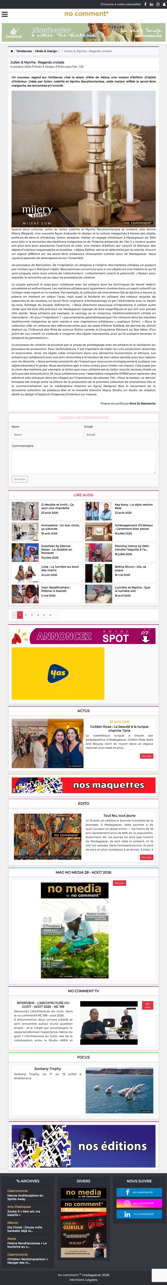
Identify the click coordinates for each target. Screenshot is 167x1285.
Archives (29, 1181)
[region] (119, 742)
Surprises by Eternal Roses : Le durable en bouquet (56, 549)
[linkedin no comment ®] (151, 4)
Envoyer (19, 479)
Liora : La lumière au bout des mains (59, 568)
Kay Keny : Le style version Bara (134, 506)
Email (88, 427)
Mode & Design (46, 51)
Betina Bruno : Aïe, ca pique (130, 568)
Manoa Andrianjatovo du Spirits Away (25, 1197)
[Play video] (109, 1023)
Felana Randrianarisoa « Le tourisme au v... (27, 1244)
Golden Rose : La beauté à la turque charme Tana (119, 728)
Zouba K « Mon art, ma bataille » (23, 1213)
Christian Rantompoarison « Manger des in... (27, 1260)
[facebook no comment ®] (145, 4)
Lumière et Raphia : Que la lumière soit (132, 589)
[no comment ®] (164, 4)
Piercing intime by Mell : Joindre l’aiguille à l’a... (132, 547)
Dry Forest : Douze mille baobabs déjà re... (24, 1228)
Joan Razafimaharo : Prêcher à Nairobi (56, 589)
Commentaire (23, 446)
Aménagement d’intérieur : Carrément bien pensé (134, 526)
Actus (83, 711)
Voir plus (146, 756)
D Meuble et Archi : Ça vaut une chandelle (57, 506)
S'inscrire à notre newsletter (121, 4)
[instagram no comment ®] (158, 4)
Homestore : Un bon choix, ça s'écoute (60, 526)
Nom (15, 427)
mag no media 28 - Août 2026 (83, 872)
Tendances (24, 51)
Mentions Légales (83, 1280)
